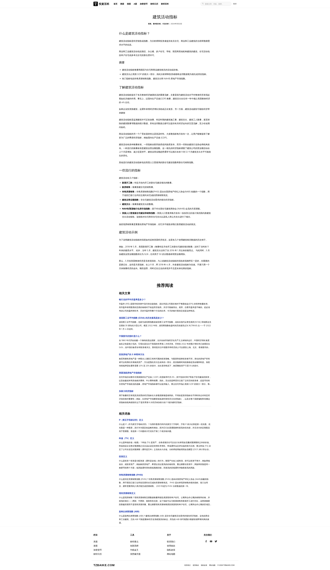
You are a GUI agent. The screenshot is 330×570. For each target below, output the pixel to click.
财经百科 (165, 4)
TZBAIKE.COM (104, 565)
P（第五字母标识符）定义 (131, 420)
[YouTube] (211, 542)
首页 (115, 4)
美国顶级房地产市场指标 (130, 373)
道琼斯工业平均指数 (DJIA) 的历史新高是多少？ (141, 318)
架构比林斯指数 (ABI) (129, 511)
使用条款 (171, 546)
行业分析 (166, 24)
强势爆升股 (135, 554)
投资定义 (123, 456)
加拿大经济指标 (126, 391)
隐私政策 (171, 550)
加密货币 (144, 4)
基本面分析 (157, 24)
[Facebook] (206, 542)
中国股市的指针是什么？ (130, 336)
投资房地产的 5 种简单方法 (131, 354)
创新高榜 (134, 546)
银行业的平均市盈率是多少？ (132, 299)
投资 (149, 24)
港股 (129, 4)
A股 (135, 4)
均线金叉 (134, 550)
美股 (122, 4)
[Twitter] (216, 542)
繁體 (235, 4)
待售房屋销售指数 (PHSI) (131, 475)
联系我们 (171, 541)
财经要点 (134, 541)
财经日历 (154, 4)
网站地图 (171, 554)
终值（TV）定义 (126, 438)
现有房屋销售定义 (127, 493)
